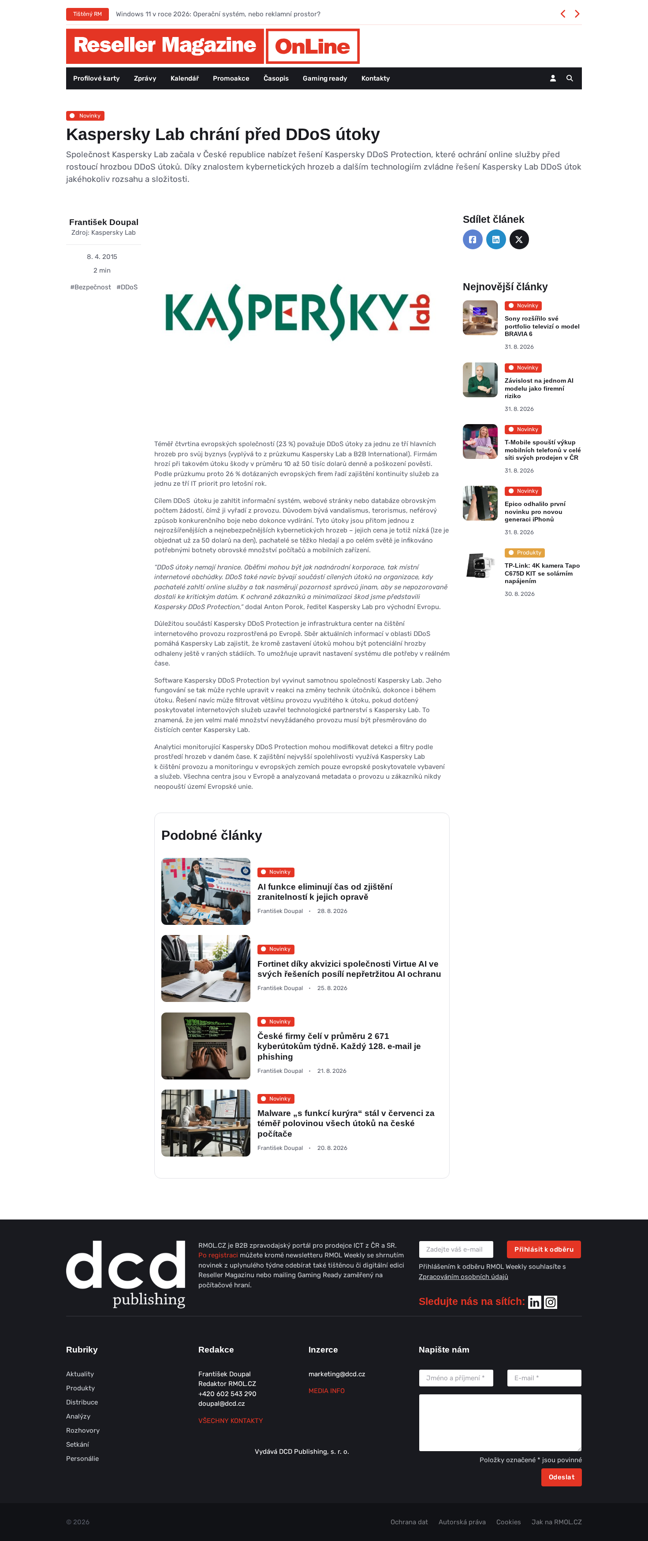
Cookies (508, 1522)
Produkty (80, 1388)
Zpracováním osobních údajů (463, 1277)
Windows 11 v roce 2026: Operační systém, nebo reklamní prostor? (218, 14)
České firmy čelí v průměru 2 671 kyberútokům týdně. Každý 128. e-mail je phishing (339, 1046)
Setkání (77, 1445)
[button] (569, 78)
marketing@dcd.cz (337, 1374)
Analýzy (78, 1416)
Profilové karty (96, 78)
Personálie (82, 1459)
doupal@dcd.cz (221, 1404)
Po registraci (219, 1255)
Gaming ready (325, 78)
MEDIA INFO (327, 1391)
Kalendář (185, 78)
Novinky (89, 115)
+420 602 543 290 (227, 1394)
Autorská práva (462, 1522)
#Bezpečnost (90, 287)
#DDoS (127, 287)
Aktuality (80, 1374)
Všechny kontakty (230, 1421)
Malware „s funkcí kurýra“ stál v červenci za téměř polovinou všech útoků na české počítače (346, 1123)
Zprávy (145, 78)
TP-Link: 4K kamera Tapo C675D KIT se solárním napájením (542, 573)
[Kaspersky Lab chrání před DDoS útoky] (295, 326)
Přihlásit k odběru (544, 1249)
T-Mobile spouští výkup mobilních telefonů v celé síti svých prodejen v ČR (543, 450)
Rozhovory (83, 1430)
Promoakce (231, 78)
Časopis (276, 78)
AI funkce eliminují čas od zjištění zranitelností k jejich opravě (324, 891)
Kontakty (375, 78)
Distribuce (82, 1402)
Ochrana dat (409, 1522)
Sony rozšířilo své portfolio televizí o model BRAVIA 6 (542, 326)
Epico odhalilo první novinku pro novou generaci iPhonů (535, 511)
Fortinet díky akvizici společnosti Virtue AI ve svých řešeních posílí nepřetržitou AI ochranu (349, 969)
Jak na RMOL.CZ (557, 1522)
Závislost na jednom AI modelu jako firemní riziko (539, 388)
